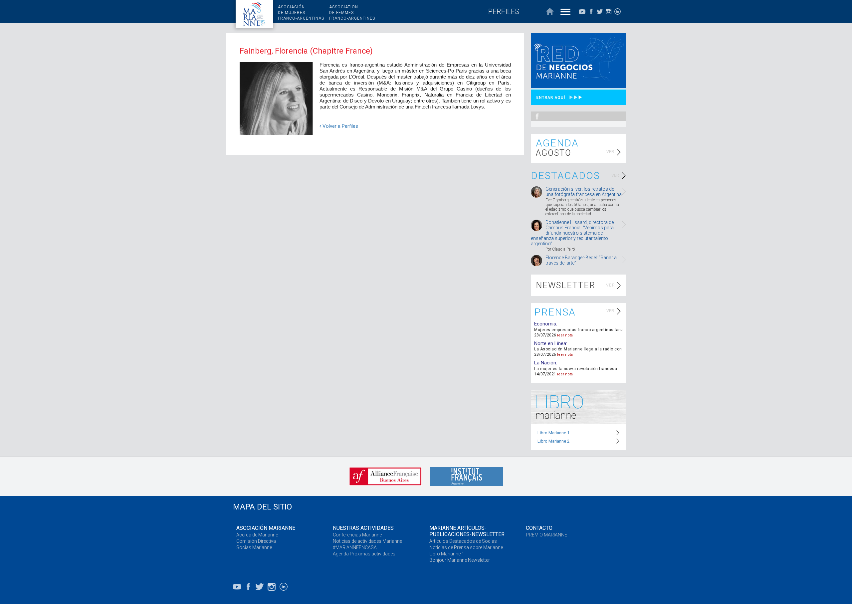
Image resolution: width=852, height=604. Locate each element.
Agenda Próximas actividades (364, 553)
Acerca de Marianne (257, 534)
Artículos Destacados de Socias (463, 541)
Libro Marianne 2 (553, 441)
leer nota (565, 335)
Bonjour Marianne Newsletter (459, 560)
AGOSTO (553, 153)
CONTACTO (539, 528)
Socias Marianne (254, 547)
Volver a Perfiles (339, 126)
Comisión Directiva (256, 541)
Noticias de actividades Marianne (367, 541)
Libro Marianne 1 (553, 432)
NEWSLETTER (565, 285)
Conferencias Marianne (357, 534)
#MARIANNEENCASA (355, 547)
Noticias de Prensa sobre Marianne (466, 547)
